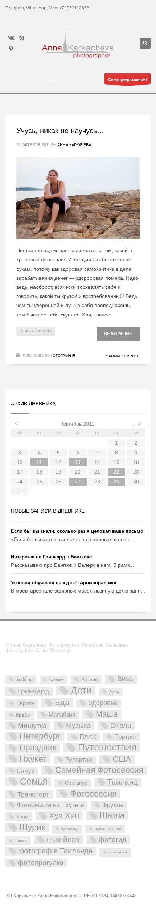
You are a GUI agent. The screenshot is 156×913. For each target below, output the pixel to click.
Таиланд (122, 782)
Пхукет (33, 758)
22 (116, 472)
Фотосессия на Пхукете (50, 805)
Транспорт (33, 794)
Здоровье (103, 703)
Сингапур (76, 783)
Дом (114, 692)
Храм (22, 816)
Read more (118, 333)
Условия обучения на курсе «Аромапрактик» (63, 582)
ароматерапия (108, 829)
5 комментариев (123, 356)
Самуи (25, 771)
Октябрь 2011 (78, 424)
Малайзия (62, 714)
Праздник (37, 748)
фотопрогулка (40, 863)
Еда (62, 702)
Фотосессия (38, 331)
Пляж (87, 736)
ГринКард (33, 691)
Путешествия (107, 747)
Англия (89, 679)
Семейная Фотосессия (99, 770)
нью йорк (63, 839)
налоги (21, 841)
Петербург (40, 736)
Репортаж (78, 759)
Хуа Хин (64, 815)
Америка (56, 680)
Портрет (125, 736)
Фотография (62, 355)
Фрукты (112, 804)
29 (116, 481)
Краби (23, 715)
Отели (120, 725)
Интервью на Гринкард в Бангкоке (51, 557)
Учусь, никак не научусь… (60, 131)
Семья (34, 781)
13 (78, 462)
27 (78, 481)
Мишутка (32, 725)
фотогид (112, 839)
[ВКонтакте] (10, 37)
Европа (25, 703)
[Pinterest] (10, 48)
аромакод (69, 829)
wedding (24, 679)
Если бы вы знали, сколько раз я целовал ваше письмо (77, 531)
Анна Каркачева (74, 145)
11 (39, 462)
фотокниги (117, 852)
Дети (81, 690)
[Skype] (21, 37)
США (121, 759)
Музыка (78, 725)
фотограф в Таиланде (55, 851)
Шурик (32, 827)
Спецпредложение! (127, 79)
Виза (125, 679)
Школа (112, 815)
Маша (107, 714)
